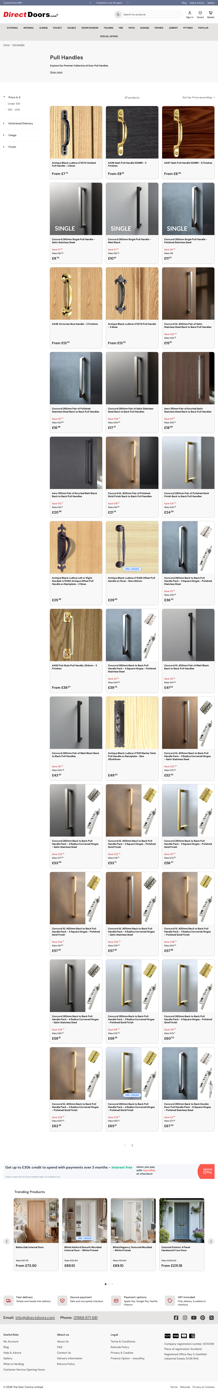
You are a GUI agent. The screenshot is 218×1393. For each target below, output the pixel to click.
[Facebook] (176, 1318)
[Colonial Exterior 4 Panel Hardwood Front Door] (181, 1220)
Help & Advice (197, 2)
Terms (174, 1387)
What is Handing (13, 1364)
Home (6, 44)
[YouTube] (194, 1318)
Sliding (43, 27)
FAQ (59, 1347)
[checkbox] (22, 103)
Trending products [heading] (29, 1192)
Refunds (185, 1387)
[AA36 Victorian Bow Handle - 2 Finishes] (76, 293)
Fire (121, 27)
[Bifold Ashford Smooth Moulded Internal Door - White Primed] (84, 1220)
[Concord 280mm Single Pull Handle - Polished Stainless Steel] (188, 209)
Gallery (211, 2)
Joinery (173, 27)
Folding (108, 27)
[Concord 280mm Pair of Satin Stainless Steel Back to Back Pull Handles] (132, 378)
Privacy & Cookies (122, 1353)
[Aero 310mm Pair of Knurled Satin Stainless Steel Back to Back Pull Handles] (188, 378)
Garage (144, 27)
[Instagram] (185, 1318)
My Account (10, 1341)
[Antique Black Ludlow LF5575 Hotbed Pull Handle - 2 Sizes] (76, 132)
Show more (56, 72)
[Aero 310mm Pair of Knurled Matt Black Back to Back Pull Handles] (76, 463)
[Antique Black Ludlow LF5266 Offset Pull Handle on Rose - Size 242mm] (132, 547)
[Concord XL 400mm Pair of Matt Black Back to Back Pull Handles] (188, 635)
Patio (132, 27)
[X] (211, 1318)
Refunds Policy (120, 1347)
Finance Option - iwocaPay (128, 1358)
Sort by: (197, 97)
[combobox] (152, 14)
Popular (203, 27)
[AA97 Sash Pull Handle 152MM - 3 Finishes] (188, 132)
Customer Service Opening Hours (24, 1369)
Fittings (188, 27)
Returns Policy (66, 1364)
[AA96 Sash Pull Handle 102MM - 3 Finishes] (132, 132)
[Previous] (6, 1241)
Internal (29, 27)
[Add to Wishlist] (97, 110)
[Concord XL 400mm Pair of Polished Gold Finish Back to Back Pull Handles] (132, 463)
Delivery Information (69, 1358)
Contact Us (64, 1353)
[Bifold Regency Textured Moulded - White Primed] (133, 1220)
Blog (184, 2)
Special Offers (109, 36)
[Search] (118, 14)
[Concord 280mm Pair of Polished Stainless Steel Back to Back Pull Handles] (76, 378)
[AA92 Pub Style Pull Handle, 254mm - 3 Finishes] (76, 635)
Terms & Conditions (123, 1341)
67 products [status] (132, 97)
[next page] (139, 1145)
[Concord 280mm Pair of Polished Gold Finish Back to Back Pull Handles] (188, 463)
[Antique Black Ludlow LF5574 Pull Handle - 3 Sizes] (132, 293)
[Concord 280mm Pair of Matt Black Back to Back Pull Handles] (76, 723)
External (12, 27)
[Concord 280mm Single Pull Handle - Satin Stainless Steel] (76, 209)
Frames (159, 27)
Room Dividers (90, 27)
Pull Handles (18, 44)
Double (71, 27)
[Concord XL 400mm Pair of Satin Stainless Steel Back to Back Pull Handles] (188, 293)
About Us (62, 1341)
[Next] (211, 1241)
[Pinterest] (203, 1318)
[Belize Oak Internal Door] (36, 1220)
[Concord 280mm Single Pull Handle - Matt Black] (132, 209)
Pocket (57, 27)
